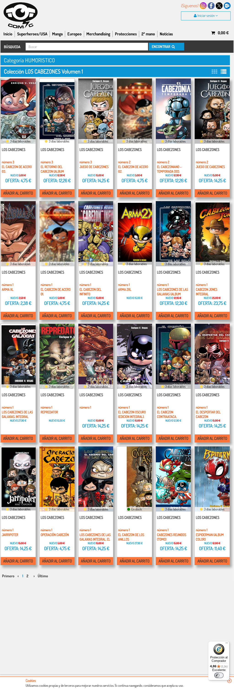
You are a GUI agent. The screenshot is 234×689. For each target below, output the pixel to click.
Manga (57, 33)
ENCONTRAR (161, 46)
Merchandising (98, 33)
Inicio (7, 33)
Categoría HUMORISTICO (29, 60)
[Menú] (226, 644)
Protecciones (126, 33)
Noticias (166, 33)
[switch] (218, 675)
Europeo (74, 33)
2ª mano (148, 33)
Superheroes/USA (32, 33)
